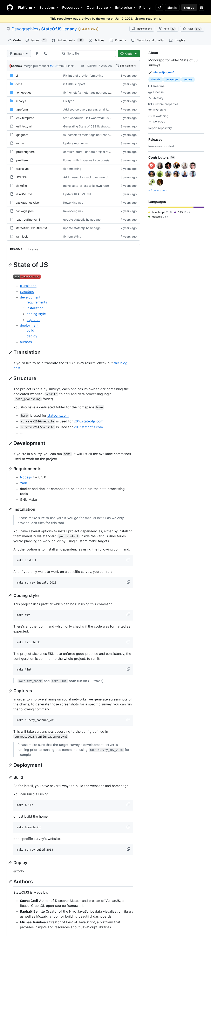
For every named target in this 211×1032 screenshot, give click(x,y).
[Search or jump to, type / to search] (159, 7)
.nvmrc (20, 143)
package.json (24, 211)
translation (28, 286)
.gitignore (21, 135)
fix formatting (72, 168)
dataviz (155, 79)
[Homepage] (10, 7)
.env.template (24, 118)
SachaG (16, 66)
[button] (129, 559)
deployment (29, 325)
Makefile (21, 185)
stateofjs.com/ (163, 72)
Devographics (25, 28)
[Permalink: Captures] (10, 691)
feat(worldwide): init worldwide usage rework (93, 118)
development (30, 297)
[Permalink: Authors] (10, 882)
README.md (23, 194)
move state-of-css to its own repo (86, 185)
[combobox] (90, 53)
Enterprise (123, 7)
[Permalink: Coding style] (10, 596)
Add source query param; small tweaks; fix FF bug (97, 109)
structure (27, 291)
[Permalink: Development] (10, 443)
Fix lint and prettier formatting (83, 75)
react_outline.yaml (27, 219)
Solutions (47, 7)
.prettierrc (22, 160)
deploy (32, 336)
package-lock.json (27, 202)
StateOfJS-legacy (59, 28)
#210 (53, 66)
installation (35, 308)
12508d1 (92, 65)
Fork (169, 28)
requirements (37, 302)
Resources (70, 7)
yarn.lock (21, 236)
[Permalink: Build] (10, 777)
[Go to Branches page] (37, 53)
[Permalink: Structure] (10, 378)
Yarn (23, 483)
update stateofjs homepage (82, 219)
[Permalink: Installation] (10, 509)
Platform (25, 7)
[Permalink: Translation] (10, 352)
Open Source (97, 7)
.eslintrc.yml (23, 126)
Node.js (26, 477)
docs (18, 84)
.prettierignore (25, 151)
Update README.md (77, 194)
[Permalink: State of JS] (10, 265)
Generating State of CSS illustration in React (92, 126)
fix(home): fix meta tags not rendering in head (94, 92)
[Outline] (134, 249)
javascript (172, 79)
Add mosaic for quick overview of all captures (94, 177)
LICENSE (21, 177)
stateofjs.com (58, 415)
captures (33, 319)
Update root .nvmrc (76, 143)
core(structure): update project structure (90, 151)
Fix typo (68, 101)
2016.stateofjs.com (88, 421)
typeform (21, 109)
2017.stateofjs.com (88, 427)
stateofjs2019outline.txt (31, 228)
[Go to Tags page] (45, 53)
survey (188, 79)
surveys (20, 101)
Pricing (145, 7)
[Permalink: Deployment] (10, 765)
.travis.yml (22, 168)
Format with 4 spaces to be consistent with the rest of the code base (109, 160)
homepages (23, 92)
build (30, 330)
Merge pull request (36, 66)
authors (26, 342)
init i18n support (74, 84)
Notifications (144, 28)
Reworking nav (73, 202)
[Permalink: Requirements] (10, 469)
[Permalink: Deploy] (10, 863)
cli (16, 75)
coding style (36, 314)
